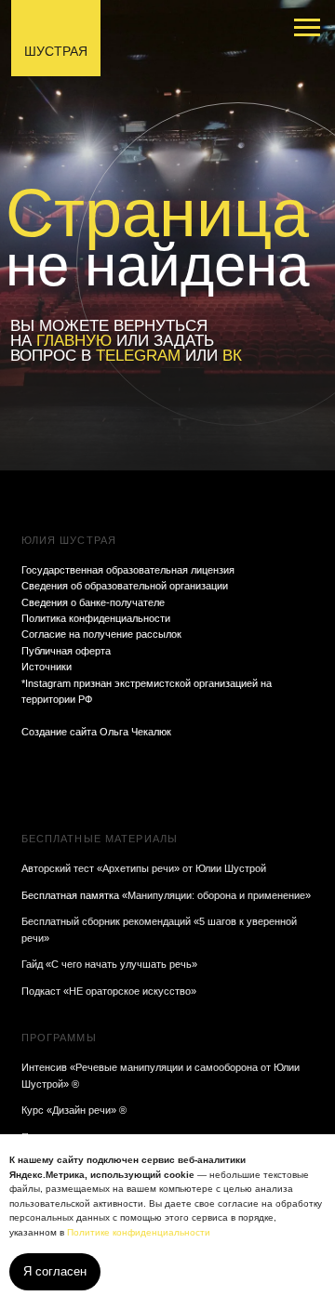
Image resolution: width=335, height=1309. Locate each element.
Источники (46, 666)
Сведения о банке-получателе (93, 602)
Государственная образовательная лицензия (127, 569)
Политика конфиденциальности (95, 618)
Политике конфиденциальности (138, 1232)
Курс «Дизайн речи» (68, 1110)
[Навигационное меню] (307, 28)
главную (74, 341)
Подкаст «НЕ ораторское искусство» (108, 991)
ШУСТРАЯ (55, 52)
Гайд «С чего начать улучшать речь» (109, 964)
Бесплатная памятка (71, 895)
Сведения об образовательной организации (124, 585)
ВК (232, 355)
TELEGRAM (138, 355)
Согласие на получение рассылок (101, 634)
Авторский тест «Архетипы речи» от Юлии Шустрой (143, 868)
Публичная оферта (66, 650)
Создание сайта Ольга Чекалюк (96, 731)
